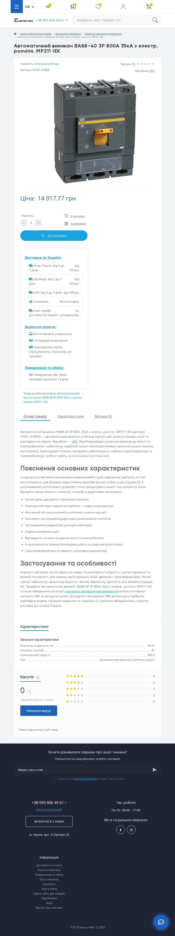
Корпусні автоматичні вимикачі (103, 33)
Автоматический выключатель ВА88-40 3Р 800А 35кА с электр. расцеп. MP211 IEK (52, 397)
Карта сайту (49, 889)
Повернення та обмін (49, 875)
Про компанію (49, 879)
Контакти (49, 884)
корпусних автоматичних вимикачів (91, 591)
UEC (74, 441)
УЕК (152, 71)
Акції (49, 903)
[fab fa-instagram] (131, 829)
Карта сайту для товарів (49, 893)
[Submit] (154, 769)
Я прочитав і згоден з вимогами (91, 778)
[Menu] (17, 6)
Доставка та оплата (49, 865)
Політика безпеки (85, 778)
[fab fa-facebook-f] (120, 829)
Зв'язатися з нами (49, 821)
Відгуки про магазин (49, 907)
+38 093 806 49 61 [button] (50, 20)
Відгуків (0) (103, 416)
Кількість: (27, 216)
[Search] (157, 20)
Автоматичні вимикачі (68, 33)
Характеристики (70, 416)
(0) (133, 64)
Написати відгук (38, 711)
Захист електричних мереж (35, 33)
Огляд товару (35, 416)
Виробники (49, 898)
